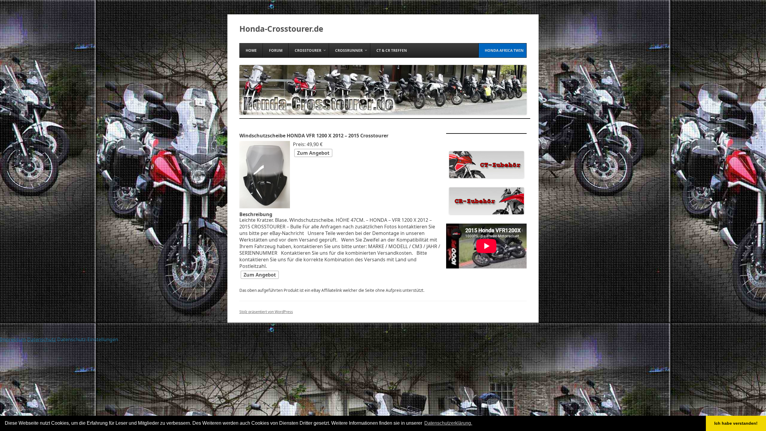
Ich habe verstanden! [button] (736, 423)
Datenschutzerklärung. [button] (448, 423)
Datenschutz (41, 339)
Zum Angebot (313, 153)
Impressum (13, 339)
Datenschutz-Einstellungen (87, 339)
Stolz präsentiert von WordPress (266, 311)
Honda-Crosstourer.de (281, 28)
